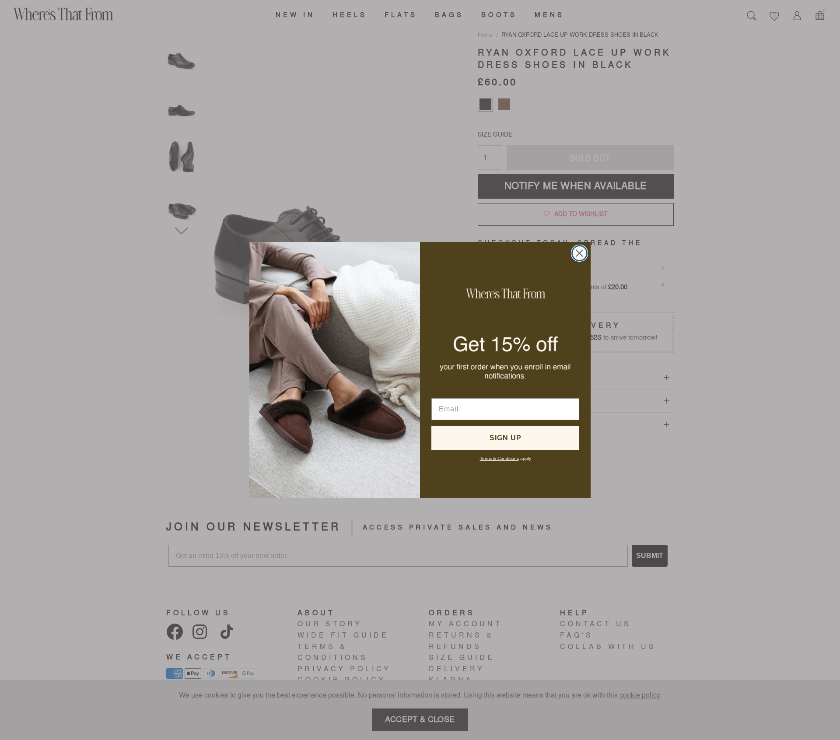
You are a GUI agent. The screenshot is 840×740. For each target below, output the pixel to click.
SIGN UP (506, 438)
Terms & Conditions (499, 458)
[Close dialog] (579, 253)
